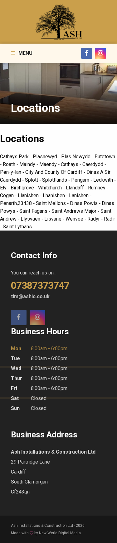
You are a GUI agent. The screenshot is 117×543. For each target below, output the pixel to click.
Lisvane (53, 219)
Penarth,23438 (16, 203)
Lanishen (79, 195)
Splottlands (55, 180)
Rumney (97, 188)
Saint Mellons (51, 203)
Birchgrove (23, 188)
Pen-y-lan (11, 172)
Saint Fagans (34, 211)
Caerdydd (93, 164)
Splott (32, 180)
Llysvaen (31, 219)
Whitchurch (50, 188)
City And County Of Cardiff (54, 172)
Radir (109, 219)
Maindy (28, 164)
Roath (10, 164)
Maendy (48, 164)
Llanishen (29, 195)
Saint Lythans (17, 227)
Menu (24, 53)
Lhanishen (54, 195)
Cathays (70, 164)
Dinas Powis (84, 203)
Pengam (80, 180)
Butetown (105, 157)
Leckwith (103, 180)
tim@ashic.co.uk (30, 296)
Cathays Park (15, 157)
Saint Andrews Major (74, 211)
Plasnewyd (45, 157)
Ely (4, 188)
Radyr (94, 219)
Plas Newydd (76, 157)
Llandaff (75, 188)
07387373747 (40, 285)
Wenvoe (75, 219)
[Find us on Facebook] (19, 317)
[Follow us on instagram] (37, 317)
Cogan (7, 195)
